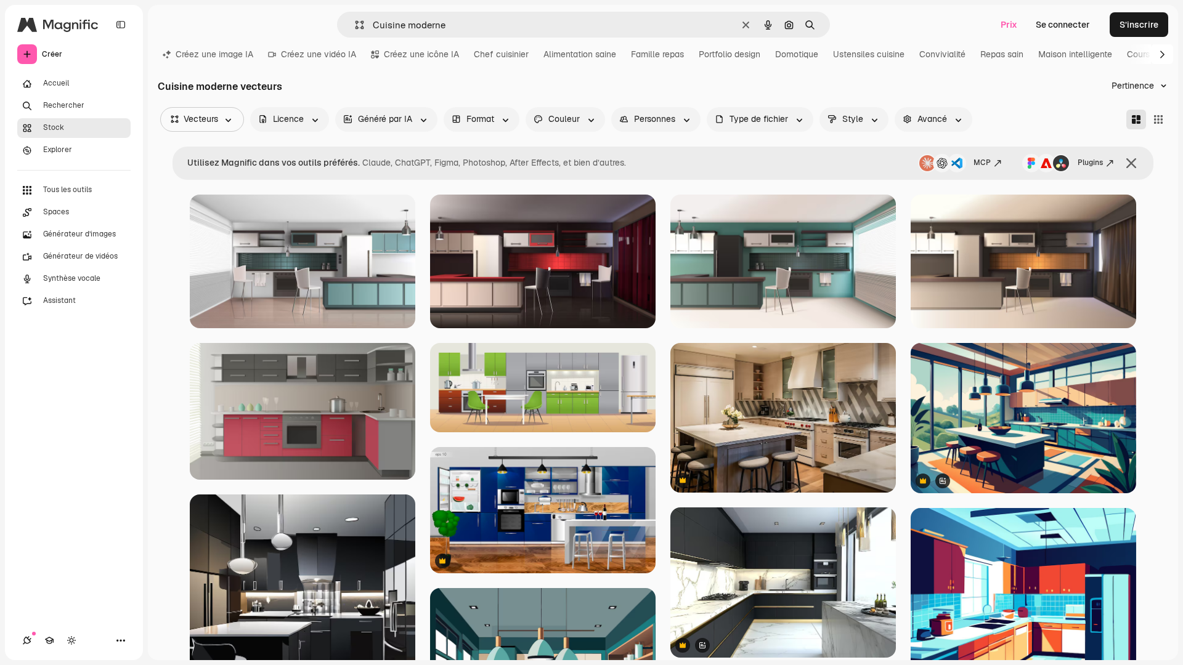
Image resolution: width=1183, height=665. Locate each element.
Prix (1009, 24)
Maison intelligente (1075, 54)
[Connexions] (27, 640)
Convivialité (942, 54)
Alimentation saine (579, 54)
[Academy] (49, 640)
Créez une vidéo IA (318, 54)
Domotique (796, 54)
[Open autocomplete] (355, 25)
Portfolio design (729, 54)
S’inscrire (1139, 24)
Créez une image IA (214, 54)
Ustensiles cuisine (869, 54)
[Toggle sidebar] (121, 24)
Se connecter (1063, 24)
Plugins (1090, 162)
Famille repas (657, 54)
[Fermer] (1131, 163)
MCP (982, 162)
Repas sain (1001, 54)
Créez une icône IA (421, 54)
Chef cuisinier (501, 54)
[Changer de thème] (71, 640)
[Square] (1158, 119)
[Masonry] (1136, 119)
